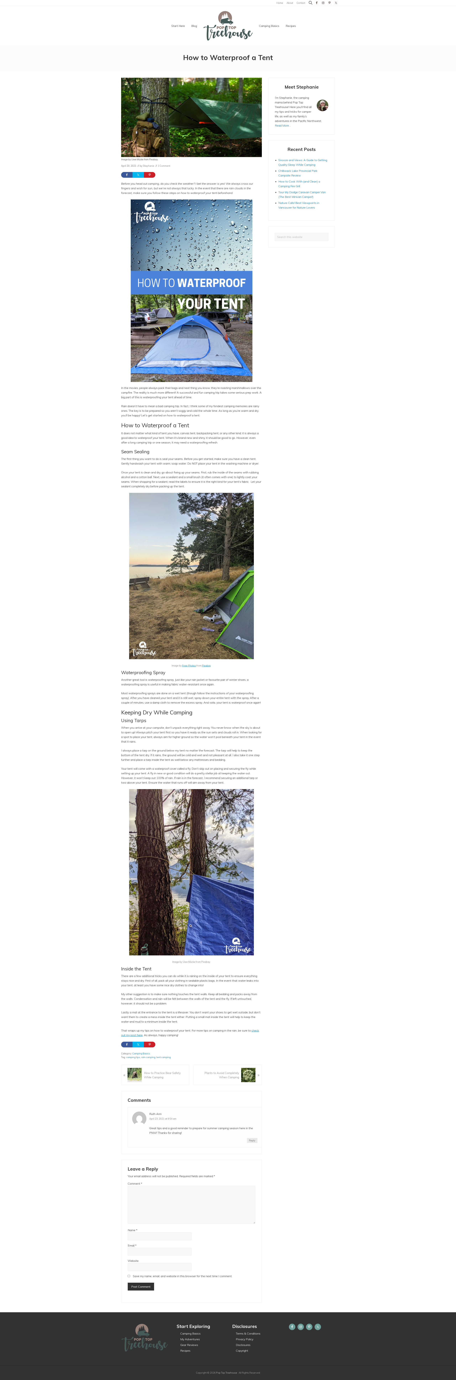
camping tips (133, 1057)
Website (133, 1261)
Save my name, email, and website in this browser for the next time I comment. (182, 1276)
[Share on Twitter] (138, 175)
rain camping (148, 1057)
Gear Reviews (189, 1345)
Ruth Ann (155, 1114)
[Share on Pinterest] (149, 175)
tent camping (163, 1057)
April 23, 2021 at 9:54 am (162, 1118)
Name (132, 1230)
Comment (135, 1183)
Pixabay (206, 665)
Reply (252, 1140)
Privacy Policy (244, 1339)
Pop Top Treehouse (226, 1372)
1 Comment (164, 165)
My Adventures (190, 1339)
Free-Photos (189, 665)
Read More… (283, 125)
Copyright (242, 1350)
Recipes (185, 1350)
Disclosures (243, 1345)
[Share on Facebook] (127, 175)
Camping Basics (141, 1053)
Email (132, 1245)
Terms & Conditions (248, 1333)
